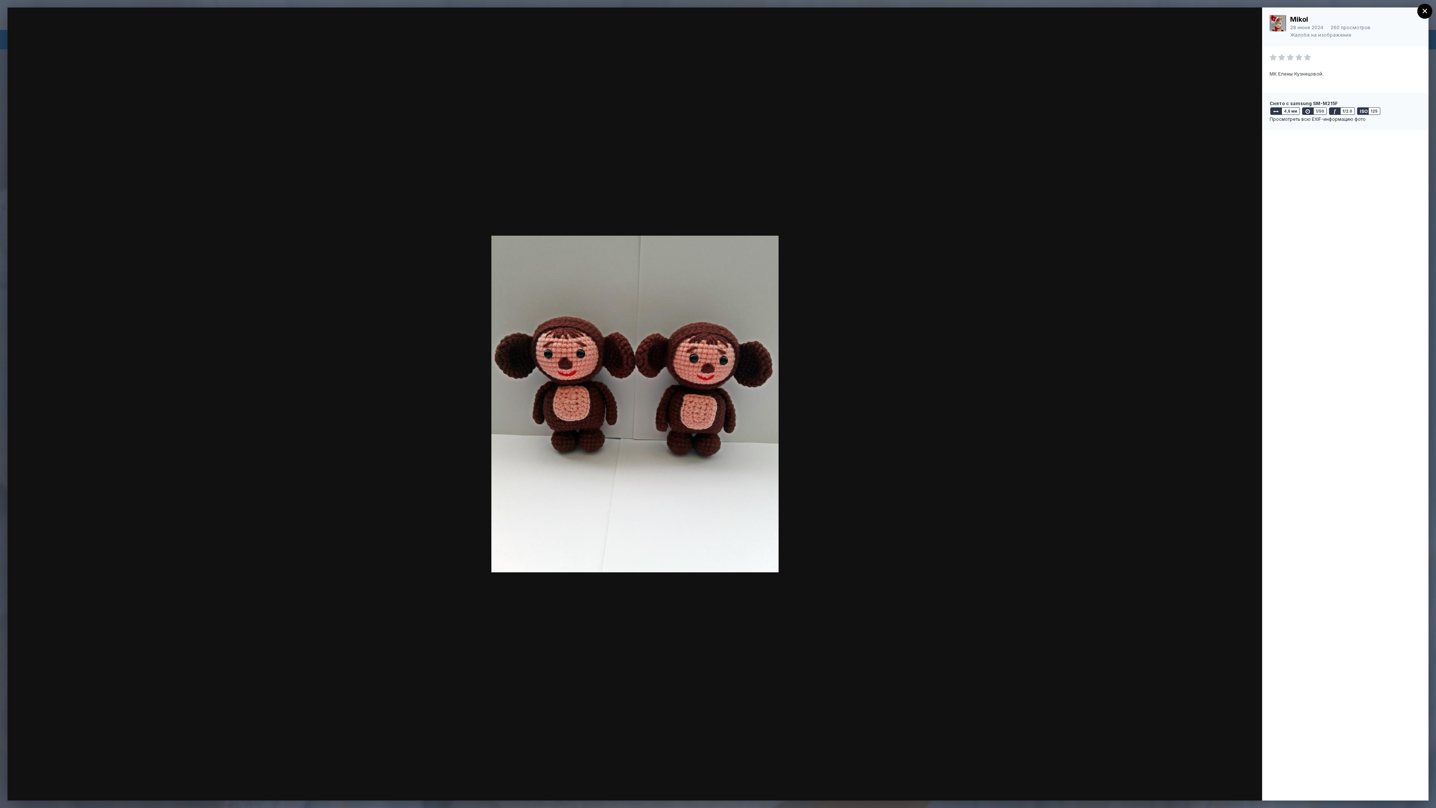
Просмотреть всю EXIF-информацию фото (1318, 119)
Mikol (1299, 19)
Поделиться (1229, 787)
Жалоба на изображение (1320, 35)
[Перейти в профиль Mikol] (1278, 23)
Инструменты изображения (1152, 787)
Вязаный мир (64, 27)
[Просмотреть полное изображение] (1249, 21)
